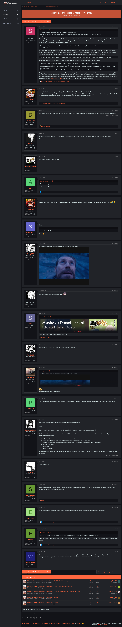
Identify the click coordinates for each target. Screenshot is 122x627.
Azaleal (30, 144)
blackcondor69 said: (46, 181)
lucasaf (115, 588)
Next (48, 21)
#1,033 (116, 367)
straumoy (30, 37)
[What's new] (117, 2)
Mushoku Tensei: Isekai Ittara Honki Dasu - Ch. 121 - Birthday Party (47, 581)
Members (6, 23)
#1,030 (116, 290)
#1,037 (116, 484)
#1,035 (116, 419)
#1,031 (116, 313)
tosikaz (30, 301)
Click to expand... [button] (78, 331)
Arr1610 (30, 472)
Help (73, 623)
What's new (7, 19)
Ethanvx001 (30, 518)
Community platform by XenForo (106, 623)
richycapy (114, 598)
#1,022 (116, 89)
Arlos (30, 188)
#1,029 (116, 243)
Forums (5, 14)
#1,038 (116, 507)
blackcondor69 (30, 166)
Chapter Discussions (46, 582)
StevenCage (30, 495)
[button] (12, 19)
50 (33, 21)
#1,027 (116, 199)
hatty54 (115, 604)
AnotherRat (30, 209)
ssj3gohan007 (30, 232)
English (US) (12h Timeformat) (31, 623)
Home (5, 10)
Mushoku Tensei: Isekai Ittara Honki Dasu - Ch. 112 (42, 602)
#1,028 (116, 222)
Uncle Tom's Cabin (56, 78)
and (48, 522)
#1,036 (116, 461)
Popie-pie (30, 408)
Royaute (30, 99)
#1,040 (116, 552)
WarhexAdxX (30, 562)
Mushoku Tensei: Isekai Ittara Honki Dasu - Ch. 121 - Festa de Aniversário (49, 586)
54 (44, 21)
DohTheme (104, 624)
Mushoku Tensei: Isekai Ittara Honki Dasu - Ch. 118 (42, 597)
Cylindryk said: (44, 30)
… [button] (30, 21)
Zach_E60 (30, 254)
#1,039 (116, 529)
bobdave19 (114, 582)
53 (41, 21)
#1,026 (116, 177)
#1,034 (116, 398)
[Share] (113, 26)
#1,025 (116, 156)
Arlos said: (43, 228)
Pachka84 (30, 355)
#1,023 (116, 110)
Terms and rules (55, 623)
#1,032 (116, 344)
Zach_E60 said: (44, 371)
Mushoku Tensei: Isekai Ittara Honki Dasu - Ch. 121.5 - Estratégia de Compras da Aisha (53, 591)
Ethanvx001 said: (44, 532)
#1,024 (116, 133)
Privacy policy (66, 623)
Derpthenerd (30, 121)
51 (35, 21)
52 (38, 21)
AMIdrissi (30, 378)
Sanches (30, 324)
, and (55, 81)
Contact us (45, 623)
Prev (25, 21)
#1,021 (116, 26)
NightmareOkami (30, 430)
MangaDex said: (44, 317)
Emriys (30, 539)
